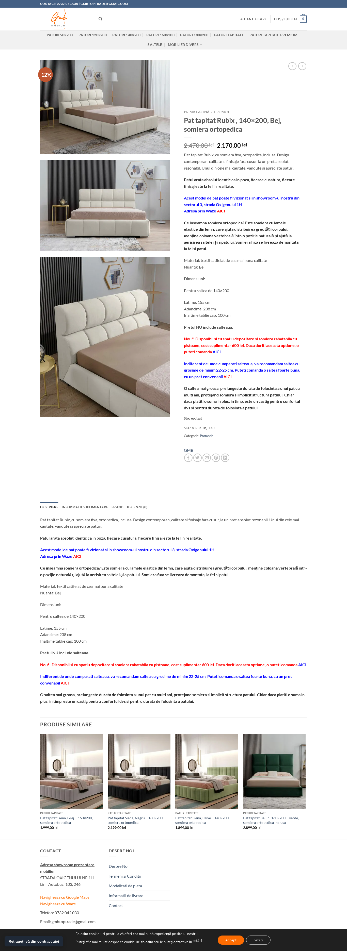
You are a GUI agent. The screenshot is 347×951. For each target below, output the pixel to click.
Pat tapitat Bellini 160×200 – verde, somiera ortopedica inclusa (271, 820)
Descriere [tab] (49, 507)
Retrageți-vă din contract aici (34, 941)
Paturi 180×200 (194, 35)
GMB (188, 450)
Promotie (223, 112)
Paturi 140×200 (126, 35)
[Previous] (40, 786)
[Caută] (100, 19)
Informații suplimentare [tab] (85, 507)
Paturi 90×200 (60, 35)
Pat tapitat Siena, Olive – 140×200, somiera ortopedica (202, 820)
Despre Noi (119, 866)
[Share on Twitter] (197, 458)
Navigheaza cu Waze (58, 903)
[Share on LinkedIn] (225, 458)
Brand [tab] (117, 507)
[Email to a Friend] (206, 458)
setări (197, 940)
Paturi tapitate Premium (273, 35)
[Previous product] (302, 66)
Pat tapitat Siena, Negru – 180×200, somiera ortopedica (135, 820)
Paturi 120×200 (92, 35)
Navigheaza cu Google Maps (64, 897)
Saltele (155, 44)
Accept (230, 940)
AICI (221, 210)
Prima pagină (196, 112)
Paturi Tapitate (229, 35)
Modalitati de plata (125, 885)
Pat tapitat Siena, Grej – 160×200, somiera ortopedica (66, 820)
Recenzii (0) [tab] (137, 507)
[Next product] (292, 66)
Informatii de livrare (126, 895)
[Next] (305, 786)
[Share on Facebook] (188, 458)
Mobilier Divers (183, 44)
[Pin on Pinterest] (216, 458)
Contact (116, 905)
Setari (258, 940)
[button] (253, 19)
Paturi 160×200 (160, 35)
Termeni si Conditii (125, 876)
